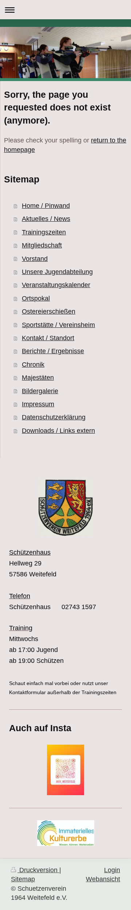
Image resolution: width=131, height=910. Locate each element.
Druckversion (38, 870)
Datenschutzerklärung (54, 417)
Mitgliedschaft (42, 245)
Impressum (38, 404)
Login (112, 870)
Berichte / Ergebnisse (53, 351)
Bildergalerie (40, 391)
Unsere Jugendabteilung (57, 271)
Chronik (33, 364)
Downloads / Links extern (58, 430)
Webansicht (103, 879)
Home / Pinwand (46, 205)
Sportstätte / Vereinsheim (58, 325)
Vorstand (35, 258)
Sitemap (23, 879)
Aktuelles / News (46, 218)
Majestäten (38, 377)
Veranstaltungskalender (56, 285)
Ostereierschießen (48, 311)
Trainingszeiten (44, 232)
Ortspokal (36, 298)
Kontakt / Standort (48, 338)
